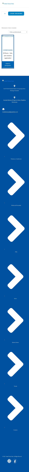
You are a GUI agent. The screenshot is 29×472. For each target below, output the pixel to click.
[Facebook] (15, 461)
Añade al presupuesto (8, 64)
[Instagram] (9, 461)
